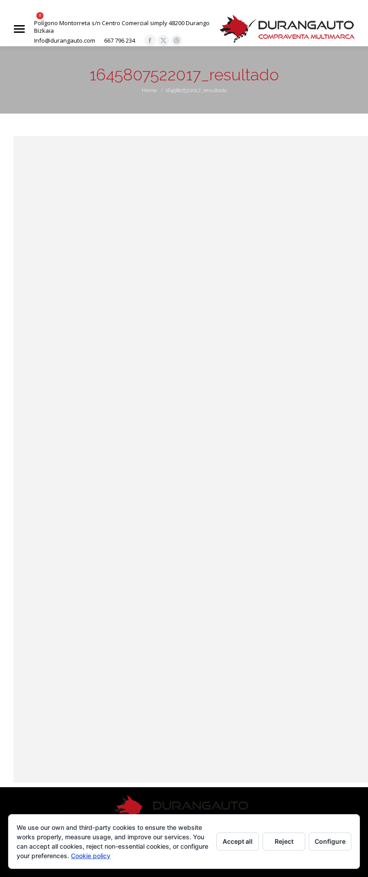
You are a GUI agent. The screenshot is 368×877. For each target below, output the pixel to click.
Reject (284, 841)
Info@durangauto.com (64, 40)
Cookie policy (90, 855)
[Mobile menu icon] (19, 29)
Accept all (238, 841)
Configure (330, 841)
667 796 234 (119, 40)
